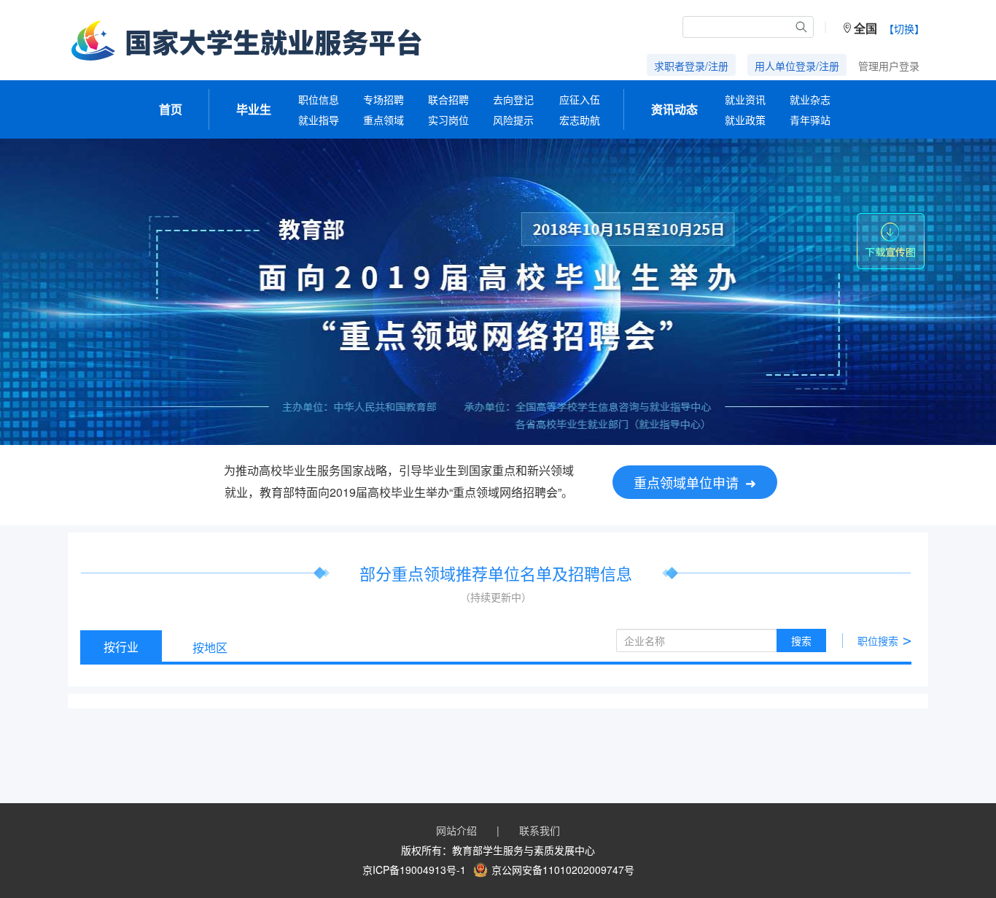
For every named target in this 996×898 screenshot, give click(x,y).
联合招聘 (448, 99)
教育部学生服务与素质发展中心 (523, 850)
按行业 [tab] (121, 646)
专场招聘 (383, 99)
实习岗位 (448, 119)
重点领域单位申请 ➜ (695, 482)
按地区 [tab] (209, 647)
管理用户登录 (888, 65)
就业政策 (745, 119)
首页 (170, 109)
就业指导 (318, 119)
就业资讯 (745, 99)
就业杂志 (810, 99)
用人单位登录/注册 (797, 65)
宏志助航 (579, 119)
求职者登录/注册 (691, 65)
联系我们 (539, 830)
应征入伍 (579, 99)
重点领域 (383, 119)
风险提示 (513, 119)
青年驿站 (810, 119)
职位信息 (318, 99)
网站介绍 (456, 830)
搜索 (801, 640)
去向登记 (513, 99)
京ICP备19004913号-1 (414, 869)
